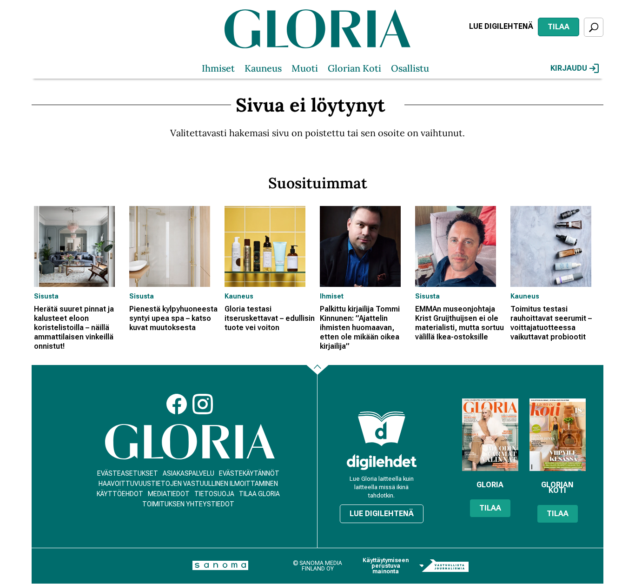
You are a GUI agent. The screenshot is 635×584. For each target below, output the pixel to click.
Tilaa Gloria (259, 494)
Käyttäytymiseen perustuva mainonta (386, 566)
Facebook (176, 404)
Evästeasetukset (127, 473)
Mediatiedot (169, 494)
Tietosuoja (214, 494)
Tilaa (558, 26)
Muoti (304, 68)
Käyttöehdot (120, 494)
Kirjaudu (568, 68)
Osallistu (410, 68)
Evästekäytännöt (249, 473)
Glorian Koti (354, 68)
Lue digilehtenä (501, 26)
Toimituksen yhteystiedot (188, 504)
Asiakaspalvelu (188, 473)
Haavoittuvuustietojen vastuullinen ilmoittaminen (188, 483)
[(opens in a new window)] (382, 462)
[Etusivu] (190, 442)
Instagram (202, 404)
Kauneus (263, 68)
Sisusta (46, 296)
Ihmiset (218, 68)
